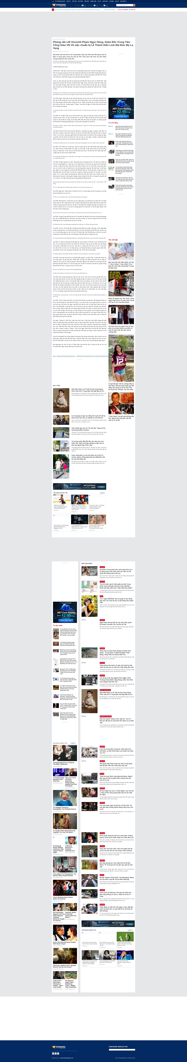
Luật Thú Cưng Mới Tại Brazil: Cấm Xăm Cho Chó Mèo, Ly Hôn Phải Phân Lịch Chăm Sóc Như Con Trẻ (116, 751)
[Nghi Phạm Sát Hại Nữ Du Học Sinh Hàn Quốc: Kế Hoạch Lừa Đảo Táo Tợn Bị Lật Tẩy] (111, 126)
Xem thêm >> (123, 1)
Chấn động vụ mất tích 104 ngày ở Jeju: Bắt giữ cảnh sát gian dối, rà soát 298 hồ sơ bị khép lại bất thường (116, 909)
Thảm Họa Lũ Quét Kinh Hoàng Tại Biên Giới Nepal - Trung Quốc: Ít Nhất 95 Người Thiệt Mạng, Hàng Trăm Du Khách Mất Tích (115, 652)
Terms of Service (68, 1050)
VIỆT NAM (74, 1)
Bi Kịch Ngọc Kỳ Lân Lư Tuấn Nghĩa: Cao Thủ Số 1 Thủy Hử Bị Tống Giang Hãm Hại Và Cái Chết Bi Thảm (117, 792)
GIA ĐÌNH (111, 1)
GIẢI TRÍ (117, 1)
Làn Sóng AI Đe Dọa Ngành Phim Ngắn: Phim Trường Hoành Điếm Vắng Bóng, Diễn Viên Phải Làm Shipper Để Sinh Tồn (116, 680)
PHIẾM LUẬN (93, 1)
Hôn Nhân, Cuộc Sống (105, 716)
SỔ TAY (99, 1)
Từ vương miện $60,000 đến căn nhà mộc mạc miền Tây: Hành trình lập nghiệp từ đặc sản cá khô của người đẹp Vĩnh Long (88, 443)
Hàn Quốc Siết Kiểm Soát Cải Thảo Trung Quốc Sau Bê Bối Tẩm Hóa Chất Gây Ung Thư (123, 135)
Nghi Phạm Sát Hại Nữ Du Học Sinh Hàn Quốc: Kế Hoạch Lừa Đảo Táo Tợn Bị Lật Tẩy (124, 128)
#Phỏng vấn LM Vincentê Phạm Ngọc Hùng (66, 356)
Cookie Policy (54, 1050)
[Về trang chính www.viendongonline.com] (53, 1)
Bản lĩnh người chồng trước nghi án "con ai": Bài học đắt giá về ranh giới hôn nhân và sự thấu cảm (117, 720)
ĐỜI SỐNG (80, 1)
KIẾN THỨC (105, 1)
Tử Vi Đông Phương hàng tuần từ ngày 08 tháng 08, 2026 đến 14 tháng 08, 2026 (67, 644)
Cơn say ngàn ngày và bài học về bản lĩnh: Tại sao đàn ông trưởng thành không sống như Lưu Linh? (116, 807)
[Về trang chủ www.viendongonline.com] (59, 5)
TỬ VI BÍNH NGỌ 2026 (60, 1)
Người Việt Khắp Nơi (59, 39)
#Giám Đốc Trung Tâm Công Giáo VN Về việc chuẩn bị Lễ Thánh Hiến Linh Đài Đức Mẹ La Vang (96, 356)
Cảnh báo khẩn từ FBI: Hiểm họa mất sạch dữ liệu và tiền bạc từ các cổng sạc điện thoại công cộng (101, 9)
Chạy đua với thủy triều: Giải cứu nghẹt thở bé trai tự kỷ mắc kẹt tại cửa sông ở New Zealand (124, 161)
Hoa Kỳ (102, 773)
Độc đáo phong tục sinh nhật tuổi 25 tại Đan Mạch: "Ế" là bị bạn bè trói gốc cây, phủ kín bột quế (116, 865)
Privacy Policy (61, 1050)
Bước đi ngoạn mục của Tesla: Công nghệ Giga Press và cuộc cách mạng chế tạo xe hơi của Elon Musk (121, 300)
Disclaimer (75, 1050)
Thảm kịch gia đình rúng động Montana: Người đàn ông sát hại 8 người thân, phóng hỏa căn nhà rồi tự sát (116, 778)
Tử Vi (101, 596)
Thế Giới (102, 567)
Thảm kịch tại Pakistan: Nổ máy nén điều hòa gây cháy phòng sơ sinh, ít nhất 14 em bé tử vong (124, 179)
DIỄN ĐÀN (86, 1)
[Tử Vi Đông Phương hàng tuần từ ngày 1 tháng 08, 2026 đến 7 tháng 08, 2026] (56, 679)
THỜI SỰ (68, 1)
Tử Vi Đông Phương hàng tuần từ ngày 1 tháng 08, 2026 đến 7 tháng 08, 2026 (68, 680)
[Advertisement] (93, 24)
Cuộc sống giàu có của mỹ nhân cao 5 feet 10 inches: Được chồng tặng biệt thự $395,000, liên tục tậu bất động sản (88, 457)
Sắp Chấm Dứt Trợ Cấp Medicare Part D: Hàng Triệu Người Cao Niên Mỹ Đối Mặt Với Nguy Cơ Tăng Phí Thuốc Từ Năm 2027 (68, 716)
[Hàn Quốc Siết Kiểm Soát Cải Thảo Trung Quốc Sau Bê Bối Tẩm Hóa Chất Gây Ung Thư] (111, 133)
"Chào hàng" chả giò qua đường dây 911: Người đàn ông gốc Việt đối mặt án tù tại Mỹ (121, 418)
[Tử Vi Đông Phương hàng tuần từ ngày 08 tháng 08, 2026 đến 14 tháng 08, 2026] (56, 643)
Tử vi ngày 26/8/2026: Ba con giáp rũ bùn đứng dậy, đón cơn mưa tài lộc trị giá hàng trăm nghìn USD (117, 600)
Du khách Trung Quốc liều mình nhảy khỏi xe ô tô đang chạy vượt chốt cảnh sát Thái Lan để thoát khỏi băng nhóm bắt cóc (116, 571)
